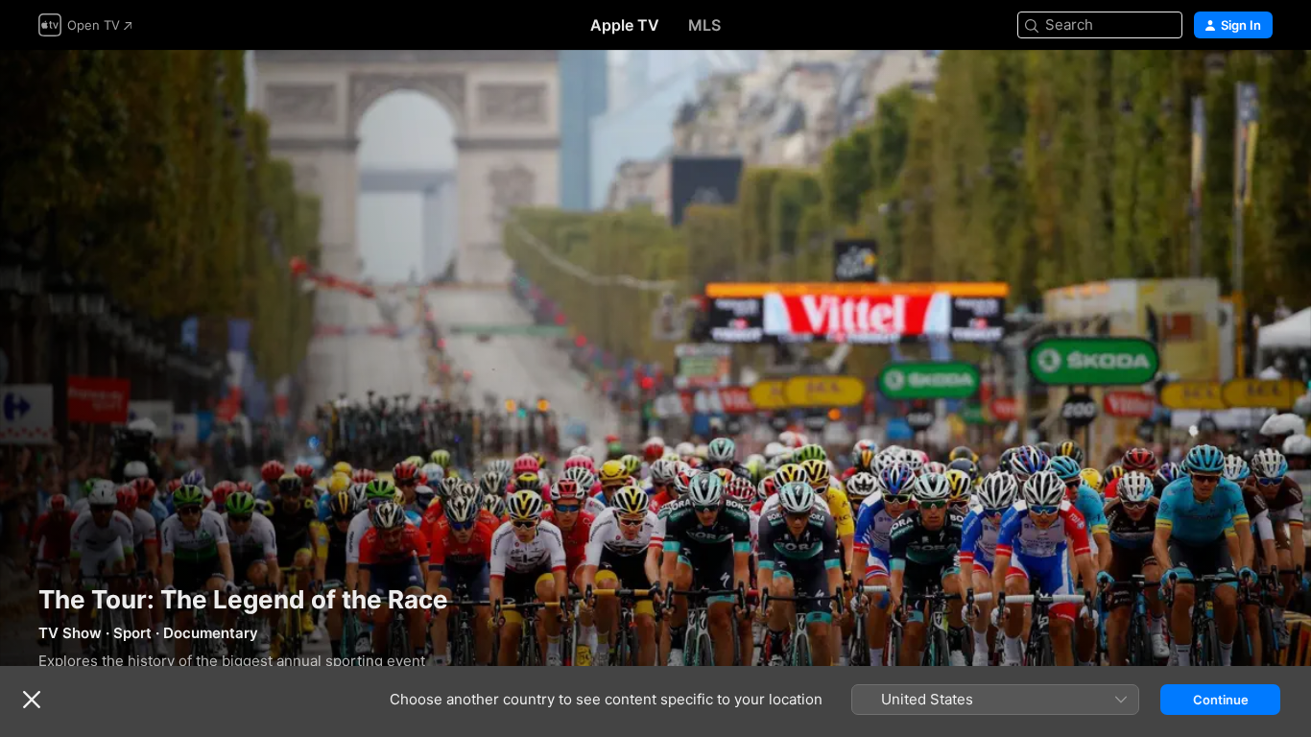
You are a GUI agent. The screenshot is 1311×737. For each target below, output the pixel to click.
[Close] (31, 699)
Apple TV (624, 25)
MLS (704, 25)
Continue (1221, 699)
